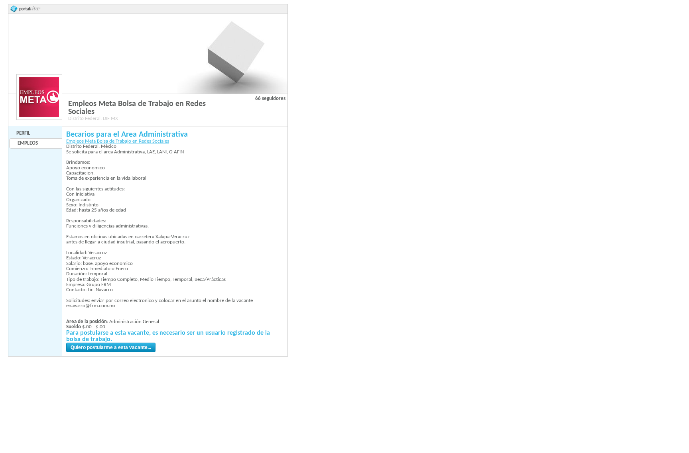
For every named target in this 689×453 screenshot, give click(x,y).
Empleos (28, 143)
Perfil (23, 133)
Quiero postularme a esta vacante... (111, 347)
